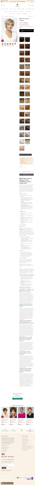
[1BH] (22, 39)
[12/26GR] (22, 80)
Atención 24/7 (19, 13)
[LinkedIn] (10, 456)
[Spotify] (11, 456)
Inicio (2, 16)
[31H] (22, 114)
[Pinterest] (8, 456)
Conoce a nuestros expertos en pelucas (27, 447)
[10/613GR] (27, 66)
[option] (9, 30)
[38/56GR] (27, 121)
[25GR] (22, 100)
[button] (23, 41)
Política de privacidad (25, 439)
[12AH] (22, 73)
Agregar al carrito (27, 171)
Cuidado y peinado (21, 11)
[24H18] (27, 93)
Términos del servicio (25, 443)
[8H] (27, 53)
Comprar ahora (26, 174)
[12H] (27, 73)
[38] (22, 121)
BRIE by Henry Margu (11, 16)
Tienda (10, 11)
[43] (22, 127)
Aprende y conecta (28, 11)
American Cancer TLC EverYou (26, 448)
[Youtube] (5, 456)
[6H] (27, 46)
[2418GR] (22, 93)
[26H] (22, 107)
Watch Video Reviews (26, 154)
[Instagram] (3, 456)
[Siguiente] (17, 30)
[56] (27, 134)
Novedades (5, 11)
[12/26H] (27, 80)
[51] (22, 134)
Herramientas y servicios (12, 13)
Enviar (4, 467)
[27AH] (27, 107)
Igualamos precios (15, 11)
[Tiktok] (6, 456)
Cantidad (20, 166)
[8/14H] (22, 59)
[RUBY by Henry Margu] (30, 412)
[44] (27, 127)
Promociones (24, 444)
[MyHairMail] (17, 5)
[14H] (22, 87)
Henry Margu (24, 33)
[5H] (22, 46)
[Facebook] (2, 456)
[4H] (27, 39)
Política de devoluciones (25, 440)
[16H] (27, 87)
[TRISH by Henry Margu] (13, 412)
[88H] (22, 148)
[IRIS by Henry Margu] (21, 412)
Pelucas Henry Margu (5, 16)
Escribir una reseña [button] (18, 398)
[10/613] (22, 66)
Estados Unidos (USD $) (30, 0)
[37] (27, 114)
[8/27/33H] (27, 59)
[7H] (22, 53)
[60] (22, 141)
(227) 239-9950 (24, 13)
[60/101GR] (27, 141)
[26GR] (27, 100)
